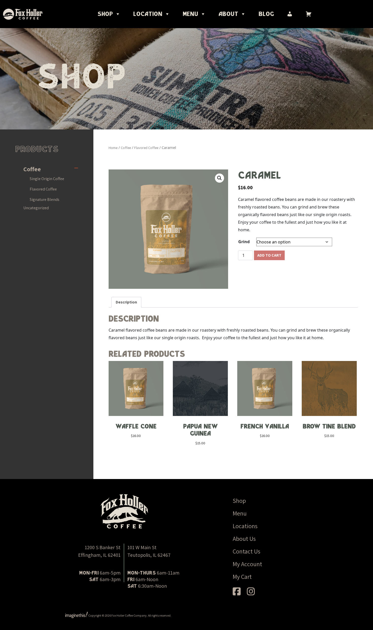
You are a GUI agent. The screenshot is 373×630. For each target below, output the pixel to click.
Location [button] (147, 14)
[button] (219, 178)
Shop (105, 14)
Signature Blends (44, 199)
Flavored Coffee (43, 189)
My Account (247, 564)
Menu (240, 513)
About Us (244, 538)
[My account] (289, 14)
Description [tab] (126, 302)
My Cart (242, 576)
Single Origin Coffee (47, 178)
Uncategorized (36, 208)
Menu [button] (190, 14)
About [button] (228, 14)
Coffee (32, 169)
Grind (244, 241)
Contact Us (246, 551)
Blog (266, 14)
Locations (245, 526)
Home (113, 147)
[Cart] (308, 14)
